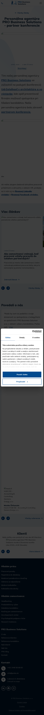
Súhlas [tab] (8, 337)
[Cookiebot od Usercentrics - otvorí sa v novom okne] (32, 331)
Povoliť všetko (22, 374)
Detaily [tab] (22, 337)
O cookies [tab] (36, 337)
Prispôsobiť (20, 381)
